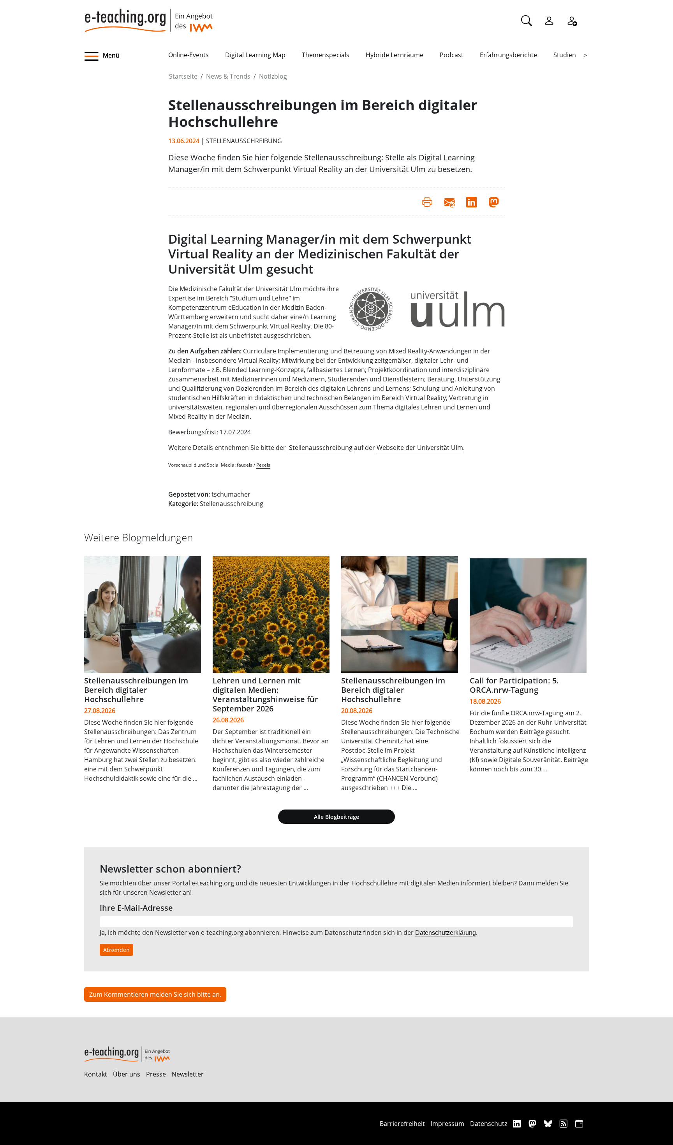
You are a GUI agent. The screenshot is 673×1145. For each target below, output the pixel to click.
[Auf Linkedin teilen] (471, 201)
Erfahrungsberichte (508, 55)
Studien (564, 55)
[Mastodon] (533, 1123)
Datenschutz (488, 1123)
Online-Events (188, 55)
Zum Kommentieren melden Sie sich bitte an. (155, 994)
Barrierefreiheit (402, 1123)
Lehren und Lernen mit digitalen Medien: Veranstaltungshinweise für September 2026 (265, 694)
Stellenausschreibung (320, 447)
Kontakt (95, 1074)
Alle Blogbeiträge (336, 816)
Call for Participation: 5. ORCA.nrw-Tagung (514, 685)
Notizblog (273, 76)
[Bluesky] (549, 1123)
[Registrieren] (571, 20)
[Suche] (526, 20)
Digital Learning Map (255, 55)
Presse (156, 1074)
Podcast (451, 55)
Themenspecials (325, 55)
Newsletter (188, 1074)
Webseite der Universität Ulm (420, 447)
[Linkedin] (518, 1123)
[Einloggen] (549, 20)
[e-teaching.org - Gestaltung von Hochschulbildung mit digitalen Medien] (148, 16)
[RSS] (564, 1123)
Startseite (183, 76)
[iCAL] (579, 1123)
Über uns (126, 1074)
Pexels (263, 465)
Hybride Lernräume (394, 55)
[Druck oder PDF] (427, 201)
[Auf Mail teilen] (449, 201)
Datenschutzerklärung (445, 932)
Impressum (447, 1123)
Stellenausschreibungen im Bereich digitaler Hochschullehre (136, 689)
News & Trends (228, 76)
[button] (126, 56)
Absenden (116, 950)
